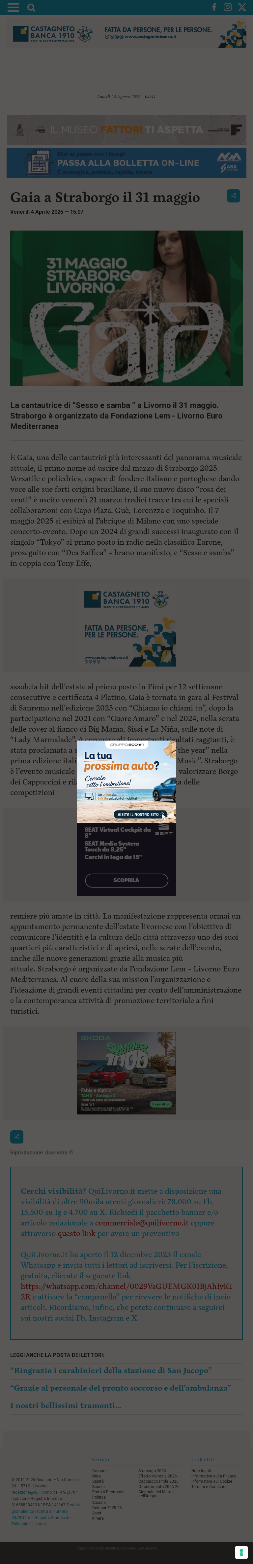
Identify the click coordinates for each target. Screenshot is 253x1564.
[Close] (176, 740)
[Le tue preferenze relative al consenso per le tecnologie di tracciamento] (241, 1552)
